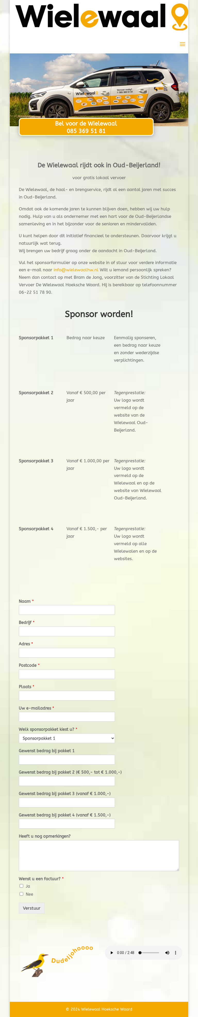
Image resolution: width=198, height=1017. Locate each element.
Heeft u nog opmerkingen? (45, 836)
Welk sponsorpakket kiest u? (48, 729)
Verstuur (31, 908)
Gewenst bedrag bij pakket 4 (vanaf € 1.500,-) (65, 815)
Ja (28, 886)
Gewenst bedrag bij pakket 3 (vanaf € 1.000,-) (65, 793)
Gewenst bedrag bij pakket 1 (47, 750)
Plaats (26, 686)
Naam (26, 601)
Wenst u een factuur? (41, 878)
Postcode (29, 665)
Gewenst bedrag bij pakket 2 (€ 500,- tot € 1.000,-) (70, 772)
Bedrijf (27, 622)
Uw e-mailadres (36, 708)
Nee (29, 894)
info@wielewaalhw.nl (76, 269)
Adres (26, 643)
